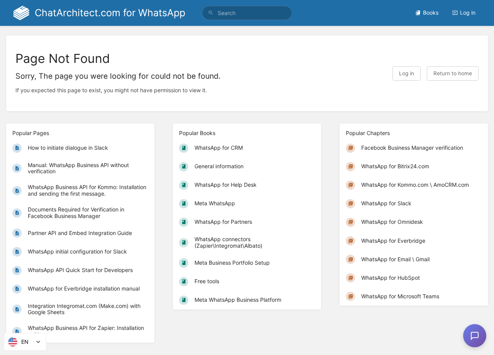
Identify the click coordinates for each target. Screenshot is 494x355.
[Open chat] (474, 335)
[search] (247, 13)
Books (430, 12)
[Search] (210, 13)
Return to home (452, 73)
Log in (467, 12)
